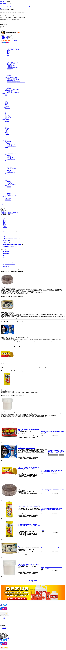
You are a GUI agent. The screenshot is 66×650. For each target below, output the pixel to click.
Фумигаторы (6, 240)
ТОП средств (4, 620)
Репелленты (7, 85)
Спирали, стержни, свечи (11, 84)
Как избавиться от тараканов (12, 149)
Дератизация (7, 134)
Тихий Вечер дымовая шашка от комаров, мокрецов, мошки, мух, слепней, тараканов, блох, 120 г (29, 525)
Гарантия (6, 203)
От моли (6, 125)
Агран (6, 100)
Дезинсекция (7, 133)
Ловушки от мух (9, 69)
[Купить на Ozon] (6, 43)
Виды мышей (9, 186)
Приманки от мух (10, 68)
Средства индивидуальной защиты (13, 92)
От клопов (6, 120)
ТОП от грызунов (8, 117)
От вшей (6, 123)
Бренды (3, 93)
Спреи (8, 53)
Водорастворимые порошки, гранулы (13, 61)
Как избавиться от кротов (11, 195)
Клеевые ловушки (10, 72)
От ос (5, 126)
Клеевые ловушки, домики (11, 63)
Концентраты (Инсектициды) (12, 60)
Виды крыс (9, 189)
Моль (5, 169)
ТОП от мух (7, 115)
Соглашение (4, 630)
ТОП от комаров (7, 116)
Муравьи (6, 150)
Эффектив (6, 105)
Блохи (6, 154)
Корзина (30, 6)
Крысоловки (9, 75)
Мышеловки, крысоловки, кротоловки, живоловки (16, 82)
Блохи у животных (10, 158)
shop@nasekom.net (14, 40)
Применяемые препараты (9, 137)
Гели (7, 54)
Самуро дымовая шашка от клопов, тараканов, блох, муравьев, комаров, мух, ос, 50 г (28, 468)
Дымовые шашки (10, 56)
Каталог (3, 44)
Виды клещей (9, 165)
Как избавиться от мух (11, 179)
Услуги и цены (5, 132)
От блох (4, 218)
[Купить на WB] (8, 43)
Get (5, 97)
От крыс (6, 130)
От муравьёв (5, 217)
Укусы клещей (9, 167)
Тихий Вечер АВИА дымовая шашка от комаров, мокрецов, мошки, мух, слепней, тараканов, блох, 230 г (29, 506)
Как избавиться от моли (11, 172)
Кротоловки (9, 74)
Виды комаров (9, 181)
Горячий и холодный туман (9, 136)
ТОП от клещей (7, 112)
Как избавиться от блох (11, 159)
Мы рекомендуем (5, 119)
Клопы (6, 142)
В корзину (55, 473)
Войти (1, 5)
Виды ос (8, 174)
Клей (7, 73)
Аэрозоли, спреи (9, 64)
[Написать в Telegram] (4, 43)
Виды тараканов (9, 148)
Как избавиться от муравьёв (11, 153)
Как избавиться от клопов (11, 146)
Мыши (6, 185)
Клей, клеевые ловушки (11, 80)
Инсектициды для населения (10, 45)
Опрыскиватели (9, 91)
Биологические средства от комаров (13, 67)
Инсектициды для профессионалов (11, 59)
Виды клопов (9, 143)
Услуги (3, 623)
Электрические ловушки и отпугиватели (12, 89)
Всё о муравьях (9, 152)
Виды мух (8, 177)
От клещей (6, 124)
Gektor (6, 98)
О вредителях (4, 140)
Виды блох (8, 155)
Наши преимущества (25, 6)
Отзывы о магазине (8, 198)
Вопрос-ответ (19, 6)
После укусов (9, 88)
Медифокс (6, 103)
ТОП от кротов (7, 118)
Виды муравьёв (9, 151)
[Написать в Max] (2, 43)
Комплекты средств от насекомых (13, 46)
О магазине (4, 196)
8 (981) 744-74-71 (4, 38)
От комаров (7, 128)
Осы (5, 173)
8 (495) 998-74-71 (4, 37)
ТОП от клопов (7, 108)
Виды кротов (9, 193)
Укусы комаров (9, 183)
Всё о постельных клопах (11, 144)
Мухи (6, 176)
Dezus (6, 94)
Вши (5, 160)
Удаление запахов (7, 257)
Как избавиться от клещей (11, 168)
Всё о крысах (9, 190)
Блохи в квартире (10, 157)
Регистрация (5, 5)
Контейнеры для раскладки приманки (13, 81)
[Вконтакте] (6, 606)
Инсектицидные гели (10, 66)
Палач (6, 95)
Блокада (6, 101)
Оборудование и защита (9, 90)
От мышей (6, 129)
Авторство (6, 202)
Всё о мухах (9, 178)
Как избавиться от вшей (11, 163)
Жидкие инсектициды (10, 47)
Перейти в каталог (33, 580)
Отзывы (8, 6)
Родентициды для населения (9, 236)
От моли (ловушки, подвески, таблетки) (14, 58)
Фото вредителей (8, 141)
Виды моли (9, 170)
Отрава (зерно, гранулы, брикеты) (13, 79)
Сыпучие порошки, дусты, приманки (13, 49)
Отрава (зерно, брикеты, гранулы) (13, 71)
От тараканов (7, 121)
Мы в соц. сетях (7, 199)
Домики (8, 51)
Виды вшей (9, 161)
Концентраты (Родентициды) (12, 78)
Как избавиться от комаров (11, 184)
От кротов (6, 131)
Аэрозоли (8, 52)
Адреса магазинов (3, 4)
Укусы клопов (9, 145)
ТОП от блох (7, 110)
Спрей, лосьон (9, 87)
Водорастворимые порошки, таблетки (13, 48)
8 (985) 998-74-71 (4, 36)
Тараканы (6, 147)
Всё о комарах (9, 182)
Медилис (6, 102)
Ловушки (8, 50)
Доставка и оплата (8, 200)
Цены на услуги (7, 139)
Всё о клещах (9, 166)
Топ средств (4, 107)
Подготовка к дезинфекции (9, 138)
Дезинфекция (7, 135)
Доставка (4, 628)
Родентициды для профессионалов (11, 77)
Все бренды (7, 106)
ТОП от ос (6, 114)
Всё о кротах (9, 194)
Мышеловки (9, 76)
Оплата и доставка (13, 6)
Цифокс (6, 104)
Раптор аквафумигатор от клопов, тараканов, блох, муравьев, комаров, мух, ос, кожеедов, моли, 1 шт (32, 447)
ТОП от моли (7, 113)
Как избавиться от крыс (11, 191)
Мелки (8, 55)
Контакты (4, 204)
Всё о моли (9, 171)
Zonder (6, 99)
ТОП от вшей (7, 111)
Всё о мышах (9, 187)
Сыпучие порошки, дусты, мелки (12, 62)
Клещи (6, 164)
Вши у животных (10, 162)
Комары (6, 180)
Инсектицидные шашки (11, 65)
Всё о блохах (9, 156)
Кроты (6, 192)
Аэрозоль (8, 86)
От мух (6, 127)
